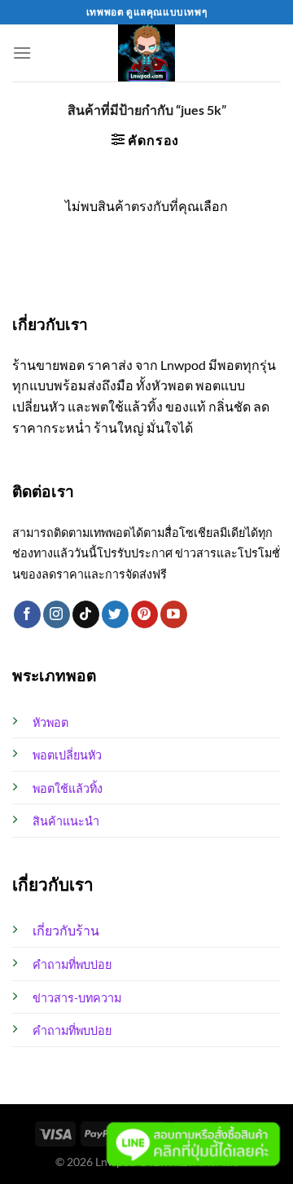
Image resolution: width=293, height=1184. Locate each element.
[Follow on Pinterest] (144, 614)
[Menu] (22, 53)
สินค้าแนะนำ (66, 821)
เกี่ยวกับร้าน (66, 930)
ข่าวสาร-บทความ (77, 998)
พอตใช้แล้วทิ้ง (68, 788)
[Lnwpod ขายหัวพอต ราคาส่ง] (147, 52)
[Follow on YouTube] (173, 614)
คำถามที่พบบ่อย (72, 964)
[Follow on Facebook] (27, 614)
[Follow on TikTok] (85, 614)
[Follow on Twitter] (115, 614)
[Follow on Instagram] (56, 614)
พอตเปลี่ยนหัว (67, 755)
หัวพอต (50, 722)
